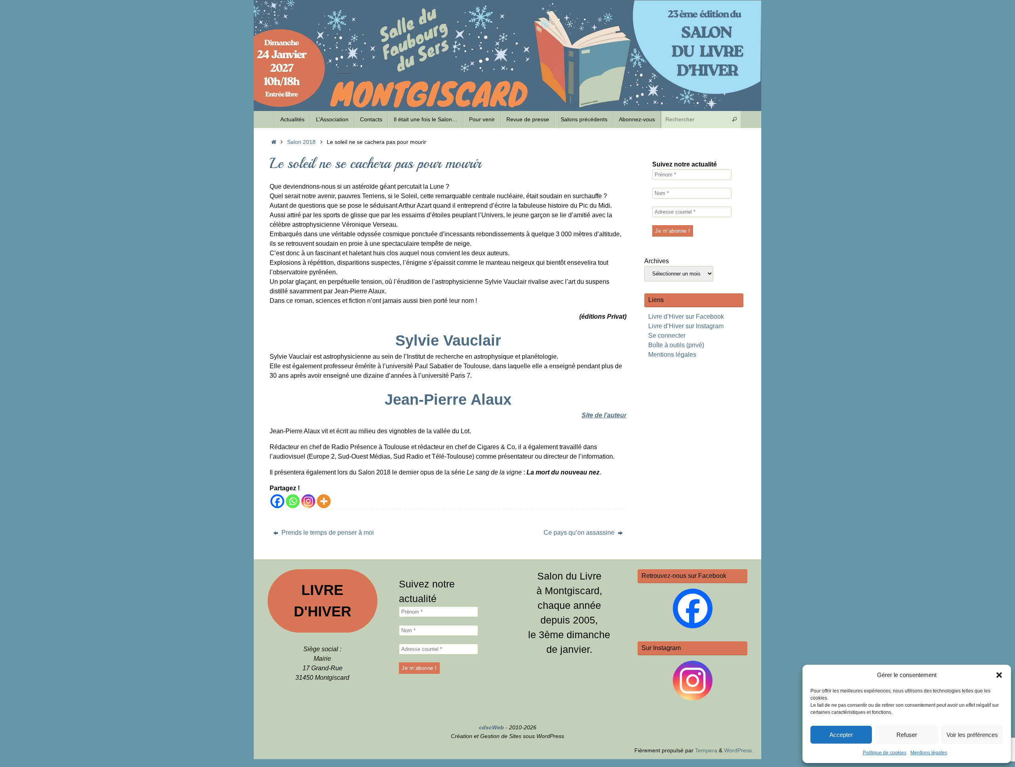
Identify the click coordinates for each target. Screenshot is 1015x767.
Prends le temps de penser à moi (327, 532)
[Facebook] (277, 501)
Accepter (841, 734)
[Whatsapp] (293, 501)
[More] (324, 501)
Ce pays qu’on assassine (580, 532)
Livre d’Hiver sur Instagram (686, 326)
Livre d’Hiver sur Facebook (686, 316)
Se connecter (667, 335)
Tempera (706, 750)
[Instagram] (308, 501)
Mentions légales (928, 753)
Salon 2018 (301, 142)
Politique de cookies (884, 753)
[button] (999, 675)
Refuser (906, 734)
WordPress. (738, 750)
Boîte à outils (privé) (676, 345)
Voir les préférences (972, 734)
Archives (656, 261)
